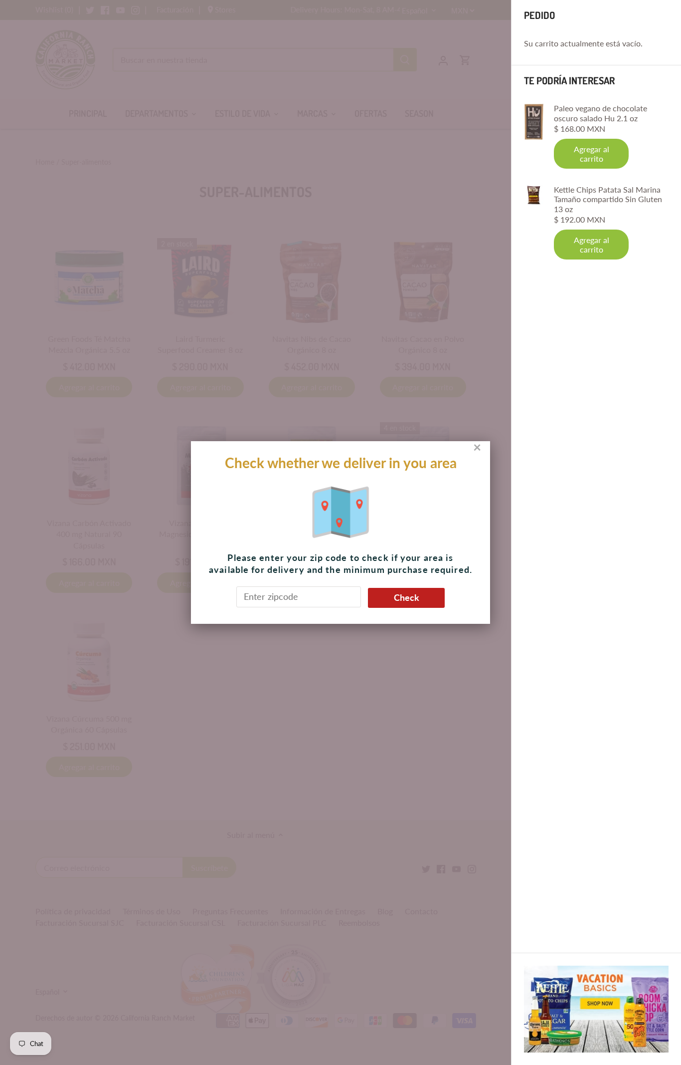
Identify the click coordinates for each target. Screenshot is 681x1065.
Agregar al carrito (591, 153)
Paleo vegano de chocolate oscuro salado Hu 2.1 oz (600, 112)
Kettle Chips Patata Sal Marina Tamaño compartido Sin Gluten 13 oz (608, 199)
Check (406, 597)
